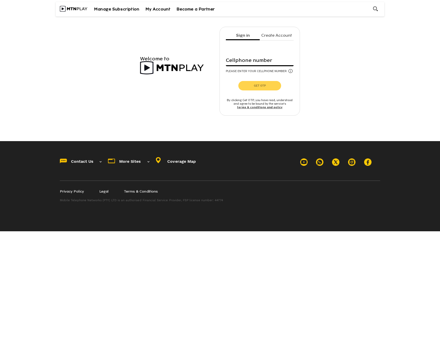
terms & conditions (251, 107)
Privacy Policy (72, 191)
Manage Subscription (116, 9)
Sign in (243, 35)
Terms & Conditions (141, 191)
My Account (157, 9)
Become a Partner (195, 9)
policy (277, 107)
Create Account (276, 35)
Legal (103, 191)
